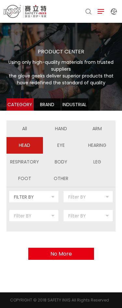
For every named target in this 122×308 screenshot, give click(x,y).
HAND (61, 128)
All (24, 128)
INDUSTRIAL (74, 104)
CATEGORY (19, 104)
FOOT (24, 178)
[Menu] (101, 11)
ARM (97, 128)
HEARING (97, 145)
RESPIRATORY (24, 162)
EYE (61, 145)
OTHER (61, 178)
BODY (61, 162)
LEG (97, 162)
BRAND (47, 104)
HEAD (24, 145)
